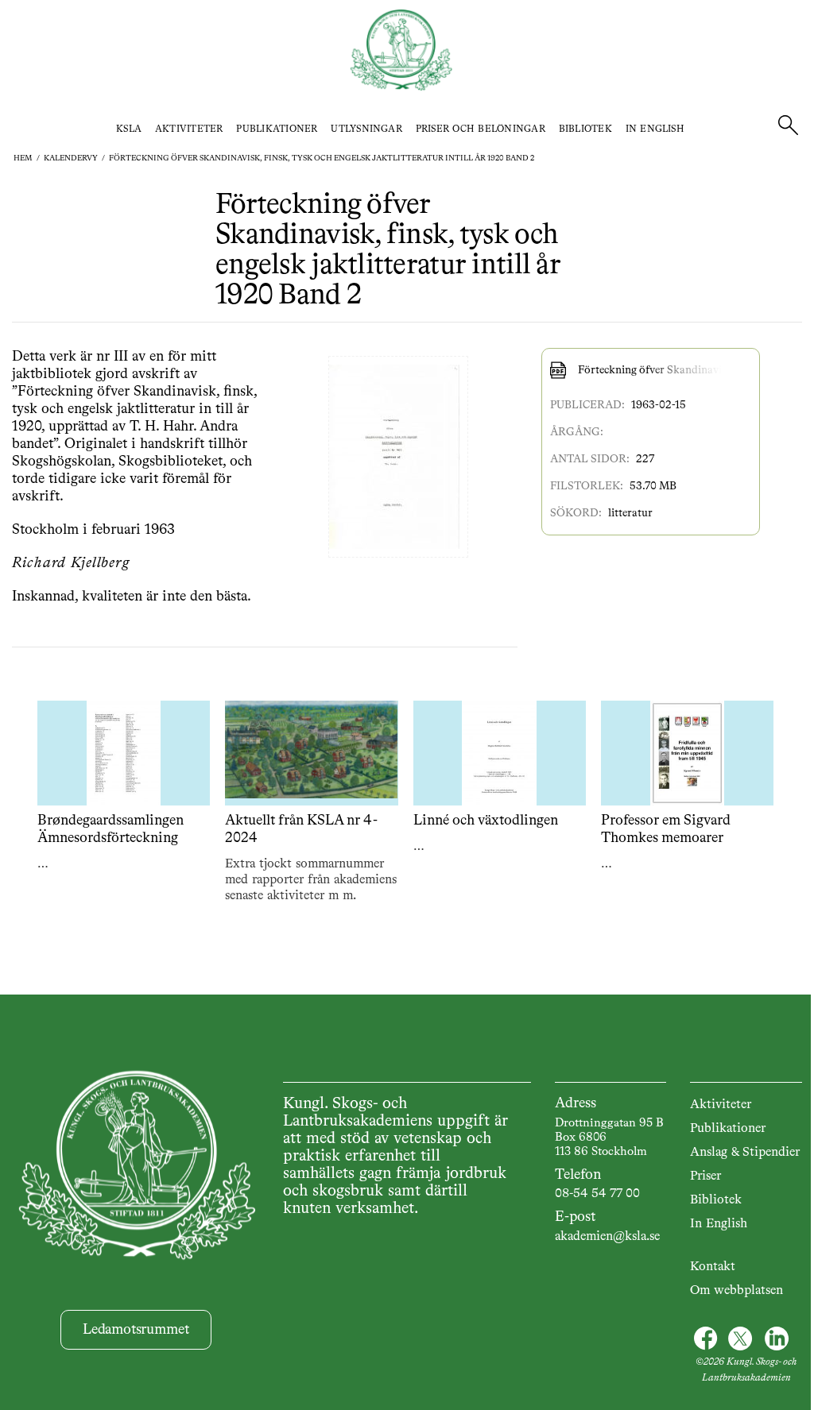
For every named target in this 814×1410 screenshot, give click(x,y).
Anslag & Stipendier (745, 1152)
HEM (23, 158)
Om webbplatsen (736, 1290)
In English (655, 129)
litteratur (630, 513)
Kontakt (712, 1267)
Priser (705, 1176)
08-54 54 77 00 (597, 1194)
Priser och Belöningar (480, 129)
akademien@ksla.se (607, 1236)
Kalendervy (71, 158)
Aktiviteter (189, 129)
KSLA (128, 129)
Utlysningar (366, 129)
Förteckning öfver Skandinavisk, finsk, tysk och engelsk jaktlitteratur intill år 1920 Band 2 (321, 158)
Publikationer (276, 129)
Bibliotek (585, 129)
